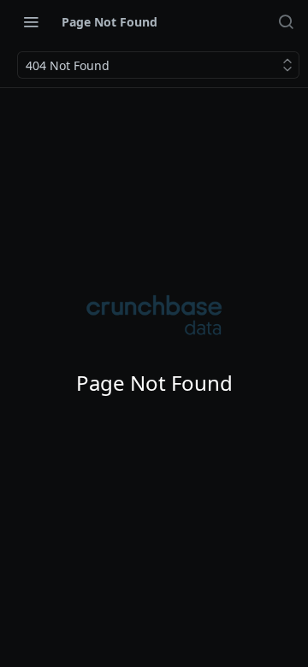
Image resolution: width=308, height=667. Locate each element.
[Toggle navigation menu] (30, 21)
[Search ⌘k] (285, 21)
